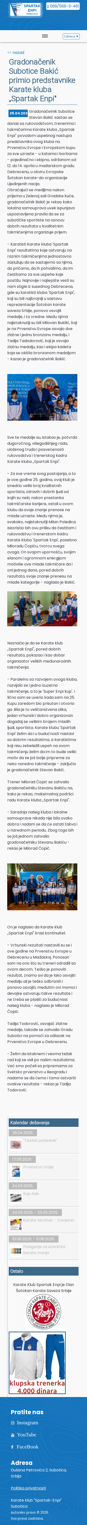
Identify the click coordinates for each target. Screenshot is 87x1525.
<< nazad (15, 52)
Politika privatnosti (28, 1488)
